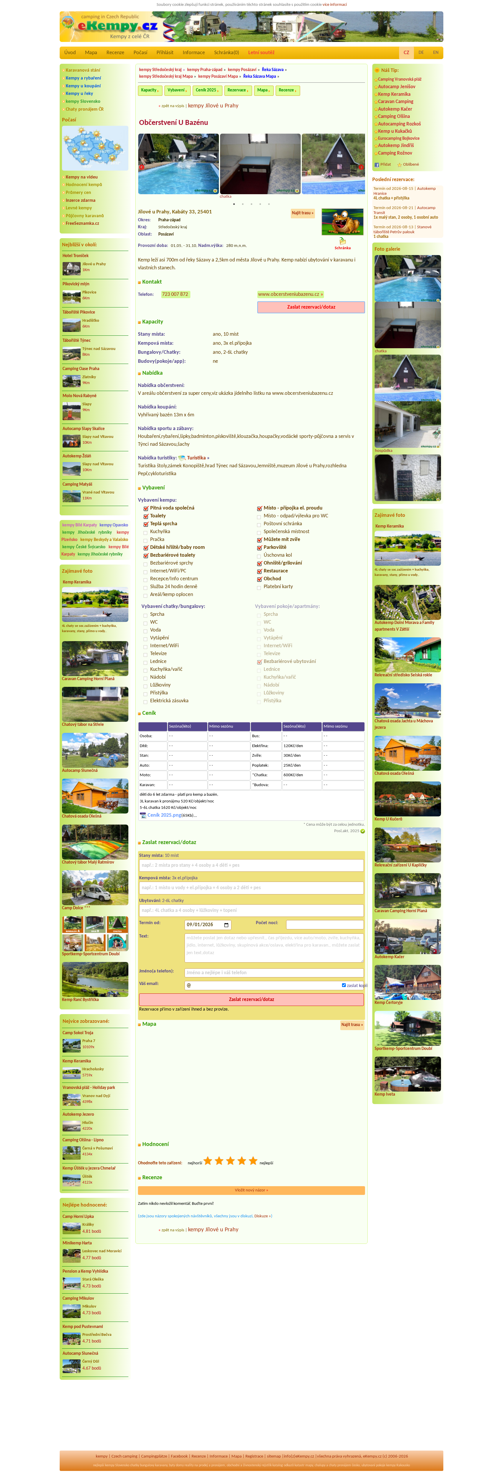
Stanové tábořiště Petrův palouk (402, 206)
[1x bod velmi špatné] (208, 1161)
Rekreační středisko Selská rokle (403, 675)
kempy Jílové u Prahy (213, 106)
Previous (142, 167)
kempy (102, 1456)
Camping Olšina (394, 116)
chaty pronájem (340, 1465)
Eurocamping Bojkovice (399, 139)
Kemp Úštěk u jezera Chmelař (89, 1168)
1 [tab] (234, 204)
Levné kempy (79, 208)
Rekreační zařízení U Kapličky (401, 865)
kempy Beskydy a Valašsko (104, 540)
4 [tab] (260, 204)
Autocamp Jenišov (396, 86)
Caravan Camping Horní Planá (88, 679)
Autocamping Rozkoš (399, 124)
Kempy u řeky (79, 93)
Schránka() (226, 53)
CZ (406, 53)
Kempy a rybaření (83, 78)
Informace (194, 53)
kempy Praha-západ (204, 70)
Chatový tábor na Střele (83, 725)
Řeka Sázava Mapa (259, 77)
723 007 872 (175, 294)
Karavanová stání (83, 70)
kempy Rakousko (398, 1465)
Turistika (196, 458)
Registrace (254, 1456)
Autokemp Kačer (395, 109)
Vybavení (176, 90)
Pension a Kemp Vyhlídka (85, 1271)
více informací (335, 5)
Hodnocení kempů (84, 185)
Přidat (385, 164)
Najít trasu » (303, 213)
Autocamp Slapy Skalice (84, 429)
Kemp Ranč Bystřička (80, 1000)
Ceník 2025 (206, 90)
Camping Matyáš (77, 484)
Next (361, 167)
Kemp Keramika (77, 582)
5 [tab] (269, 204)
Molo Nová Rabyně (80, 396)
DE (421, 52)
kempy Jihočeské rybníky (87, 532)
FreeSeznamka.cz (82, 223)
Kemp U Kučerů (388, 819)
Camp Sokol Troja (78, 1033)
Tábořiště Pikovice (79, 312)
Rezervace (237, 90)
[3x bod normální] (231, 1161)
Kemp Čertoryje (389, 1003)
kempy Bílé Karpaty (79, 525)
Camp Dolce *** (76, 908)
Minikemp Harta (77, 1243)
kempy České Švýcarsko (83, 547)
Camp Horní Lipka (78, 1217)
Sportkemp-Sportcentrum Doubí (91, 954)
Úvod (70, 53)
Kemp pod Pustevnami (83, 1327)
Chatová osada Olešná (81, 816)
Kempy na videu (82, 177)
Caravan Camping (395, 101)
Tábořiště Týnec (77, 341)
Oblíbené (411, 164)
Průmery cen (78, 192)
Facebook (179, 1456)
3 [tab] (251, 204)
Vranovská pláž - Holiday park (89, 1088)
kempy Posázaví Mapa (218, 77)
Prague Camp (428, 223)
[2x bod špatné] (219, 1161)
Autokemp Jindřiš (396, 145)
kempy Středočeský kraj (160, 70)
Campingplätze (154, 1456)
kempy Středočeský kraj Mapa (166, 77)
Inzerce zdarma (80, 200)
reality (189, 1465)
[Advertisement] (95, 1415)
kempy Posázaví (242, 70)
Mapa (91, 53)
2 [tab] (243, 204)
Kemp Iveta (385, 1094)
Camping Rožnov (395, 153)
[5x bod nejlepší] (253, 1161)
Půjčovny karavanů (85, 216)
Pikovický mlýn (76, 284)
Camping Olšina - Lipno (83, 1140)
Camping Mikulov (78, 1299)
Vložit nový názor (251, 1190)
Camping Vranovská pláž (399, 79)
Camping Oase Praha (81, 369)
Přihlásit (165, 53)
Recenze (115, 53)
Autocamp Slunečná (80, 771)
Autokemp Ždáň (77, 456)
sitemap (274, 1456)
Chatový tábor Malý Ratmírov (88, 862)
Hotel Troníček (75, 256)
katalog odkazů (283, 1465)
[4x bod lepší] (242, 1161)
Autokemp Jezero (78, 1115)
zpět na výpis (173, 106)
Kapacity (148, 90)
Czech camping (124, 1456)
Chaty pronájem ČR (85, 109)
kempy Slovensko (83, 101)
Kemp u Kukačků (395, 131)
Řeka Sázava (273, 70)
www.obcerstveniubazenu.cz (288, 294)
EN (436, 52)
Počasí (140, 53)
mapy (309, 1465)
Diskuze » (262, 1216)
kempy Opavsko (114, 525)
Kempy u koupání (83, 86)
